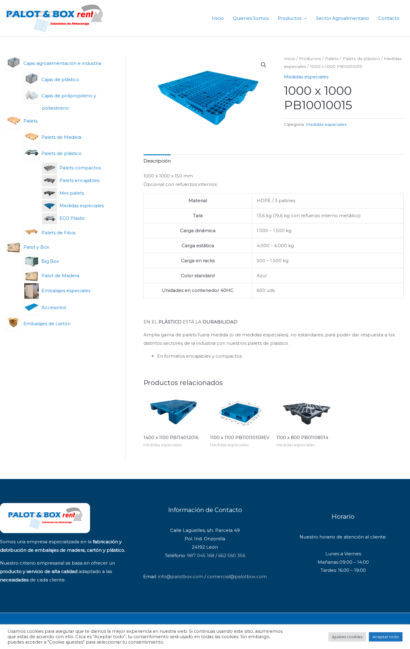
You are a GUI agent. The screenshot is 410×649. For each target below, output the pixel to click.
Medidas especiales (306, 77)
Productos (289, 18)
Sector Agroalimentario (342, 18)
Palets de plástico (361, 58)
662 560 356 (231, 555)
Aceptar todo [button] (385, 636)
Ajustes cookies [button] (347, 636)
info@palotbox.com (180, 576)
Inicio (218, 18)
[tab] (157, 160)
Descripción (157, 161)
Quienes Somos (251, 18)
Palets (332, 58)
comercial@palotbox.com (237, 576)
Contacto (388, 18)
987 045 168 (200, 555)
